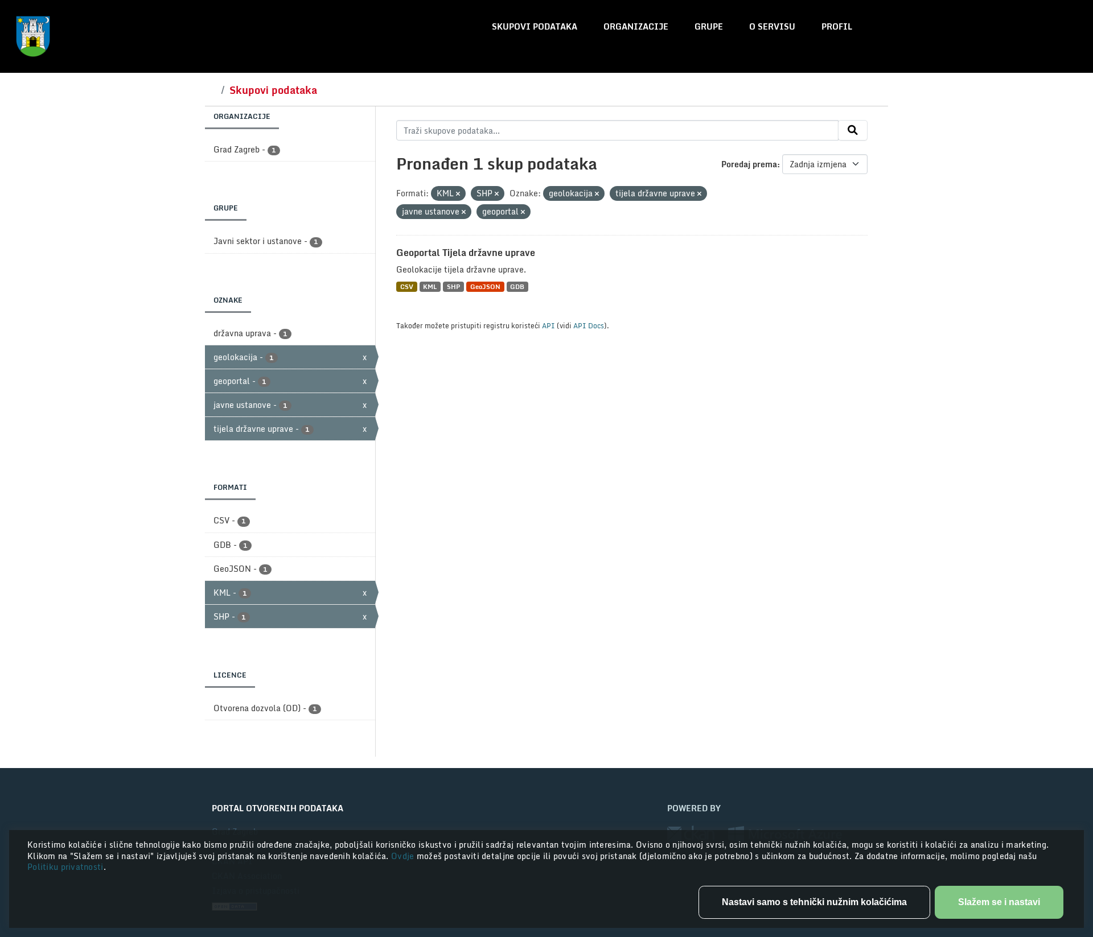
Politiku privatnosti (65, 866)
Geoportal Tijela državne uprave (465, 252)
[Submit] (853, 130)
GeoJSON (485, 286)
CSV (406, 286)
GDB (517, 286)
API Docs (588, 325)
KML (430, 286)
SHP (453, 286)
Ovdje (404, 855)
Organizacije (635, 26)
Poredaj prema (749, 164)
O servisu (772, 26)
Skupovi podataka (534, 26)
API (548, 325)
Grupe (709, 26)
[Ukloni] (458, 194)
